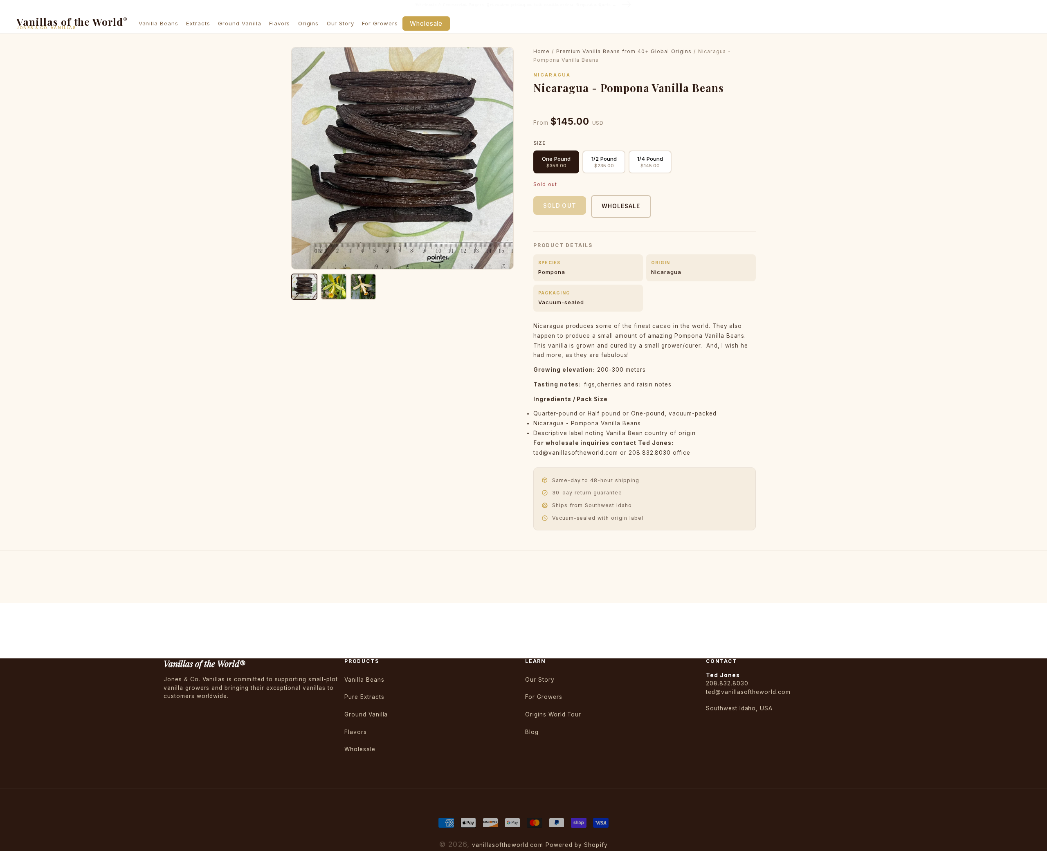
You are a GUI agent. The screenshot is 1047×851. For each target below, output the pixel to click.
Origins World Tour (553, 714)
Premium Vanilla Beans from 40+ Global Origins (624, 51)
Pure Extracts (364, 697)
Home (541, 51)
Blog (532, 732)
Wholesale (621, 206)
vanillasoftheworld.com (507, 845)
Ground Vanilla (366, 714)
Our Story (540, 679)
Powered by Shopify (577, 845)
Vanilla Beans (364, 679)
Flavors (355, 732)
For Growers (543, 697)
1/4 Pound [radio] (650, 161)
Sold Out (559, 205)
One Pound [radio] (556, 161)
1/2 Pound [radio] (604, 161)
